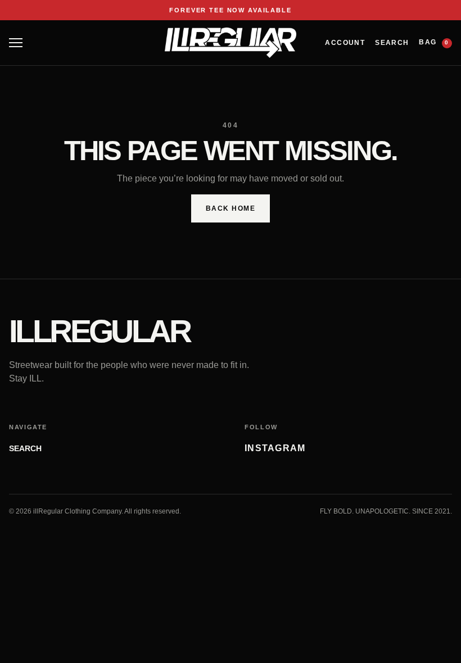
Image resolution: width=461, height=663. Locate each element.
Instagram (275, 448)
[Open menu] (15, 43)
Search (392, 42)
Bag (434, 42)
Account (345, 42)
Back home (230, 208)
